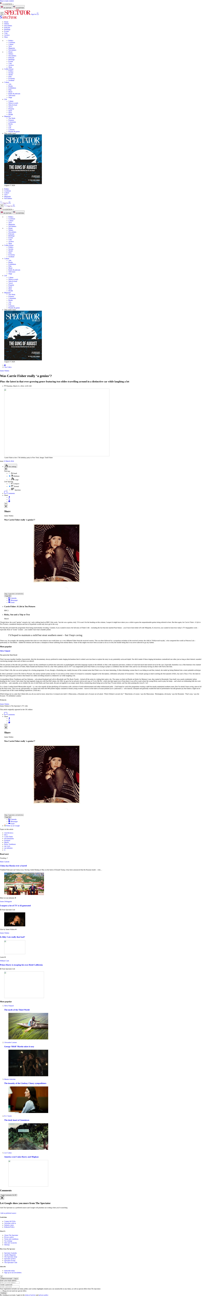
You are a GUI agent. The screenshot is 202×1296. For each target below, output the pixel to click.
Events (6, 31)
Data (10, 76)
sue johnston (8, 848)
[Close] (2, 1198)
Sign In (33, 14)
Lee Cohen (8, 1153)
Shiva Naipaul (5, 651)
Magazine (11, 48)
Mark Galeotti (4, 862)
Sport (10, 111)
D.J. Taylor (8, 1116)
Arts (9, 84)
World (10, 75)
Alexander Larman (10, 1042)
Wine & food (12, 105)
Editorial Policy (9, 1227)
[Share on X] (9, 499)
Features (11, 120)
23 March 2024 (9, 461)
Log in (16, 1278)
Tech (10, 46)
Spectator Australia (10, 1253)
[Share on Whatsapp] (9, 501)
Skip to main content (7, 1)
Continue (3, 1293)
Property (11, 109)
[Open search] (1, 203)
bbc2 (5, 835)
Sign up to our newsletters (12, 1272)
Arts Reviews (8, 833)
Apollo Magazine (10, 1255)
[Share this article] (6, 504)
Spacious (18, 490)
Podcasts (7, 27)
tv (4, 850)
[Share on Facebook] (9, 497)
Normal (16, 486)
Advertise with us (10, 1223)
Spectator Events (9, 1260)
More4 (6, 842)
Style (10, 112)
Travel (10, 107)
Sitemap (7, 1245)
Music (10, 92)
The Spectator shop (10, 1257)
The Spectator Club (10, 1262)
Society (10, 73)
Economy (11, 78)
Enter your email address (8, 1280)
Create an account (6, 1278)
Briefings (7, 29)
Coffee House (8, 69)
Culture (10, 44)
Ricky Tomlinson (10, 844)
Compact (16, 484)
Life (5, 99)
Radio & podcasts (14, 94)
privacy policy (43, 1295)
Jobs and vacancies (10, 1243)
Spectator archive (10, 1259)
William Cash (4, 961)
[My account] (37, 14)
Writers (6, 24)
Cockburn (11, 42)
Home (6, 22)
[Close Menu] (2, 205)
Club (5, 33)
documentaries (9, 838)
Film (9, 90)
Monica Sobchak (9, 1079)
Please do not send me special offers (14, 1291)
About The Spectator (11, 1235)
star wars (7, 846)
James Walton (4, 704)
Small (15, 473)
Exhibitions (12, 88)
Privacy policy (9, 1237)
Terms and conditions (11, 1239)
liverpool (7, 840)
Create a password (6, 1285)
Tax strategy (8, 1241)
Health (10, 114)
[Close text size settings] (6, 469)
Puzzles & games (14, 131)
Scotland (11, 80)
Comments (11, 493)
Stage (10, 97)
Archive (7, 35)
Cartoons (11, 130)
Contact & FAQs (9, 1221)
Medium (16, 476)
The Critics (8, 367)
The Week (11, 118)
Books (10, 86)
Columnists (12, 122)
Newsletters (8, 26)
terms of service (30, 1295)
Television (11, 95)
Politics (10, 40)
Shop (6, 37)
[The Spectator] (18, 14)
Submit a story (9, 1225)
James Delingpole (6, 901)
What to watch (13, 103)
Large (17, 480)
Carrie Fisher (8, 837)
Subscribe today (9, 1271)
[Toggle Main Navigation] (2, 13)
